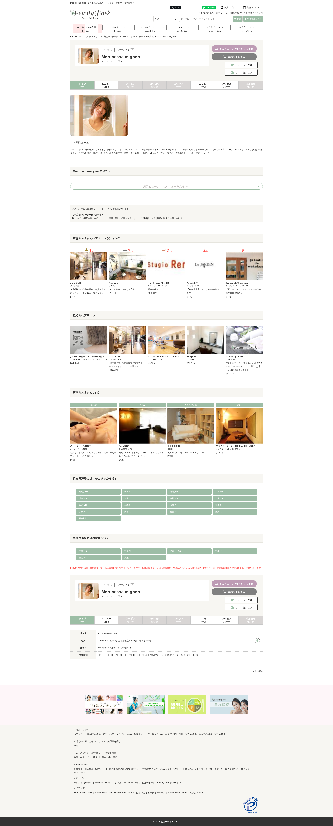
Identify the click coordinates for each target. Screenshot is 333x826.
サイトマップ (80, 773)
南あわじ (83, 518)
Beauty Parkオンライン (169, 782)
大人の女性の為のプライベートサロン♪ (185, 452)
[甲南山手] (152, 293)
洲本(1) (127, 512)
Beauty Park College (124, 792)
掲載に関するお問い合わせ (169, 218)
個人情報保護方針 (94, 769)
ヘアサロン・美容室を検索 (87, 734)
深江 (115, 757)
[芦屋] (72, 296)
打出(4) (218, 551)
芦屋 (76, 745)
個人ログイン (230, 7)
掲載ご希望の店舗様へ (211, 13)
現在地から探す (254, 19)
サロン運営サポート (145, 782)
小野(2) (82, 512)
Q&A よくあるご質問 (170, 769)
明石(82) (128, 491)
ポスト (176, 7)
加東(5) (218, 505)
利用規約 (109, 769)
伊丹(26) (174, 498)
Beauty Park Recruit (177, 792)
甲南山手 (106, 757)
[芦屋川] (112, 293)
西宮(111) (83, 491)
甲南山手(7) (175, 551)
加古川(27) (129, 498)
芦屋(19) (83, 551)
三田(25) (219, 498)
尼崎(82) (174, 491)
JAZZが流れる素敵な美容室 (122, 289)
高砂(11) (83, 505)
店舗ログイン (253, 7)
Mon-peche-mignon (107, 633)
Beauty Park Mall (103, 792)
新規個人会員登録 (254, 13)
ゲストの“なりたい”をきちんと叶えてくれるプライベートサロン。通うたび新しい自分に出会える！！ (244, 366)
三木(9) (127, 505)
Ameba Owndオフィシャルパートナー (114, 782)
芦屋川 (96, 757)
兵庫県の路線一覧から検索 (212, 734)
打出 (89, 757)
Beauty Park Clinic (83, 792)
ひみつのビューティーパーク (150, 792)
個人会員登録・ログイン (237, 769)
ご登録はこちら (148, 218)
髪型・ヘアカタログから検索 (117, 734)
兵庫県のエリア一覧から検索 (148, 734)
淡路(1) (218, 512)
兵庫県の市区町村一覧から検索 (181, 734)
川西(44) (83, 498)
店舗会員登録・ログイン (210, 769)
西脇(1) (173, 512)
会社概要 (78, 769)
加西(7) (173, 505)
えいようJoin (196, 792)
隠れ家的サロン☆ (156, 289)
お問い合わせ (190, 769)
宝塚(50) (219, 491)
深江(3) (82, 558)
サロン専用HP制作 (83, 782)
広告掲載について (234, 13)
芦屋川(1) (128, 558)
